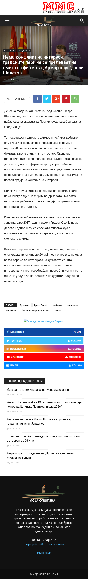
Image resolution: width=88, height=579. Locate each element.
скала (58, 310)
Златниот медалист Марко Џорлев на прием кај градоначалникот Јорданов (39, 421)
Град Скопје (24, 50)
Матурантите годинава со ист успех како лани (38, 389)
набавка (57, 305)
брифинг (25, 305)
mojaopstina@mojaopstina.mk (44, 544)
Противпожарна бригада (35, 310)
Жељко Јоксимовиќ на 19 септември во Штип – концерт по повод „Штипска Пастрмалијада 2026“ (44, 404)
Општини (9, 50)
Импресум (44, 553)
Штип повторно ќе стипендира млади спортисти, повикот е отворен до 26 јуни (45, 438)
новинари (72, 305)
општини (11, 310)
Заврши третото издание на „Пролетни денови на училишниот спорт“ (40, 455)
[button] (82, 20)
